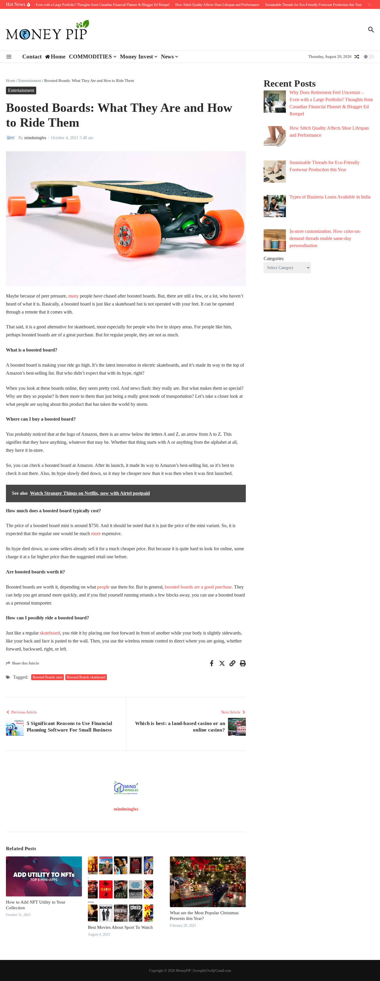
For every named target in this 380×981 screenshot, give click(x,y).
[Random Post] (356, 56)
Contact (32, 56)
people (103, 586)
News (167, 56)
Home (10, 80)
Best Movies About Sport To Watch (121, 927)
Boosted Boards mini (47, 677)
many (73, 295)
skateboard (50, 632)
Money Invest (136, 56)
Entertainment (29, 80)
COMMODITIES (90, 56)
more (96, 533)
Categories (274, 258)
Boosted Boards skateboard (86, 677)
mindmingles (35, 138)
